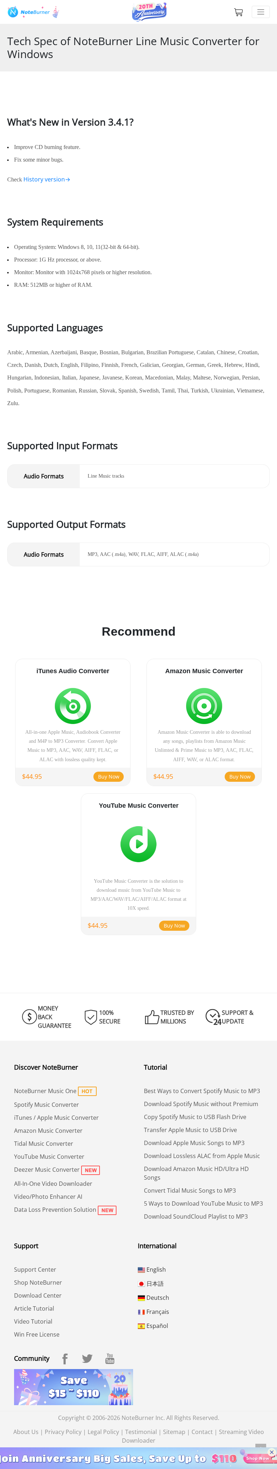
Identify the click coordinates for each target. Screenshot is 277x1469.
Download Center (38, 1295)
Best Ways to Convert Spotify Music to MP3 (202, 1091)
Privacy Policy (63, 1432)
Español (156, 1326)
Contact (202, 1432)
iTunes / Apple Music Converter (56, 1118)
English (155, 1269)
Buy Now (108, 776)
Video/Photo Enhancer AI (48, 1197)
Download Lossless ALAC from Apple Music (202, 1156)
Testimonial (141, 1432)
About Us (26, 1432)
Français (157, 1312)
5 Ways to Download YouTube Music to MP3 (203, 1203)
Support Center (35, 1269)
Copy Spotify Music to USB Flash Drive (195, 1117)
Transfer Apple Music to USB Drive (190, 1130)
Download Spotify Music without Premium (201, 1104)
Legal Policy (103, 1432)
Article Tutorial (34, 1308)
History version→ (46, 179)
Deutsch (157, 1298)
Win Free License (37, 1334)
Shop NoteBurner (38, 1282)
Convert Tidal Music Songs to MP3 (190, 1190)
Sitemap (174, 1432)
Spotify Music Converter (46, 1105)
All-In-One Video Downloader (53, 1184)
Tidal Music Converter (43, 1144)
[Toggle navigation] (261, 12)
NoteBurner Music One (45, 1091)
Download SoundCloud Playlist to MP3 (196, 1216)
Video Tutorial (33, 1321)
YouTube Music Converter (49, 1157)
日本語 (154, 1284)
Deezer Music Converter (47, 1170)
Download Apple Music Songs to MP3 (194, 1143)
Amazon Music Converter (48, 1131)
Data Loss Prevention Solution (55, 1210)
